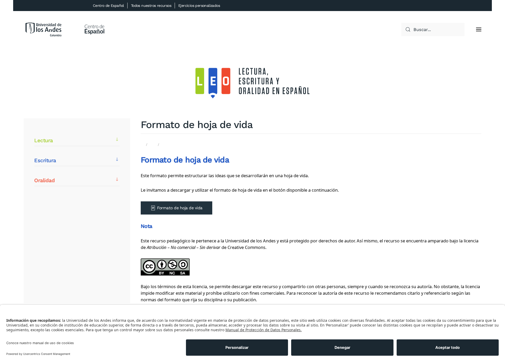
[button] (478, 29)
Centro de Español (108, 5)
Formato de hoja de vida (180, 208)
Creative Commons (246, 247)
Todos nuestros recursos (151, 5)
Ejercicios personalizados (199, 5)
